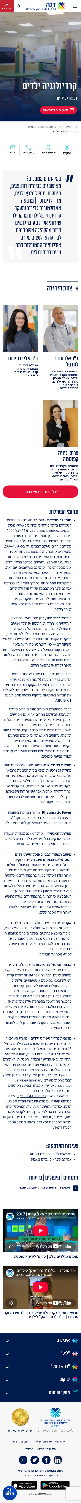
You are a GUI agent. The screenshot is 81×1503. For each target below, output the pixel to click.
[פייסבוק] (46, 1460)
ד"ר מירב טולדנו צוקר (31, 1096)
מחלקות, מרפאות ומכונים (44, 126)
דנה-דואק (72, 126)
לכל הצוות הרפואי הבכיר (41, 491)
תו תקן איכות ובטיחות (20, 1430)
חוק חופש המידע (46, 1449)
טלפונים (28, 153)
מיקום (67, 153)
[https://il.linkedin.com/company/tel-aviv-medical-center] (58, 1460)
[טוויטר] (34, 1460)
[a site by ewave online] (40, 1494)
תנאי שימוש (61, 1441)
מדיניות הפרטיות (42, 1441)
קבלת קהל (49, 153)
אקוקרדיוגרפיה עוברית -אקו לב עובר (44, 1187)
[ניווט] (75, 6)
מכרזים (29, 1449)
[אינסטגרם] (23, 1460)
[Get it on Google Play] (55, 1485)
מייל (13, 153)
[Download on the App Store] (24, 1485)
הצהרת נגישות (21, 1441)
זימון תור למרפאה (55, 110)
